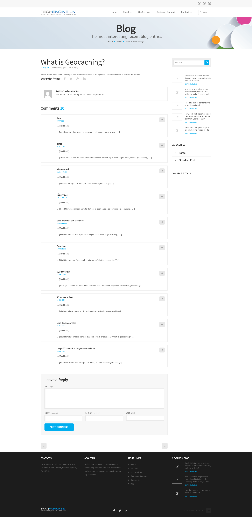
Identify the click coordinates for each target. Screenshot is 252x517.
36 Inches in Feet (65, 297)
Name (51, 413)
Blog (132, 483)
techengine (56, 68)
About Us (134, 468)
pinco (59, 143)
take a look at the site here (70, 220)
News (119, 41)
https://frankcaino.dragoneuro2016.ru (76, 348)
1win (59, 118)
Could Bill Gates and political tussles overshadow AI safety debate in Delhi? (198, 78)
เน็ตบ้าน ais (62, 195)
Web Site (130, 413)
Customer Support (139, 476)
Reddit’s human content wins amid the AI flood (197, 104)
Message (48, 386)
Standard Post (187, 160)
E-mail (92, 413)
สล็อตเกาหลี (63, 169)
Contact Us (135, 480)
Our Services (136, 472)
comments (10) (72, 68)
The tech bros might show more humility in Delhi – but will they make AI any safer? (197, 91)
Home (110, 41)
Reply (162, 119)
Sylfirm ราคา (63, 271)
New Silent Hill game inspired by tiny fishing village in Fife (197, 128)
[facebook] (199, 3)
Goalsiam (61, 246)
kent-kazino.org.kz (66, 322)
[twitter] (204, 3)
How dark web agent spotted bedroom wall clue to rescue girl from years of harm (198, 116)
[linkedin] (209, 3)
